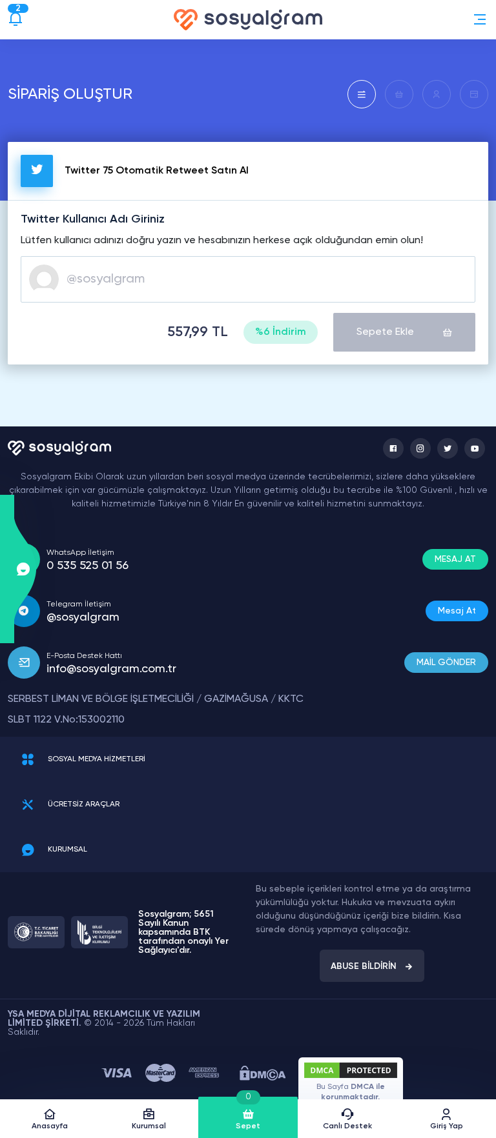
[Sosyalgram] (248, 19)
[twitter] (447, 448)
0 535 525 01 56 (87, 566)
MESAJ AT (455, 559)
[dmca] (262, 1073)
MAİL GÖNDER (446, 662)
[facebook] (393, 448)
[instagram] (420, 448)
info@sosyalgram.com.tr (111, 669)
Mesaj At (457, 610)
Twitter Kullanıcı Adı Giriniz (93, 219)
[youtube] (474, 448)
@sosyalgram (82, 617)
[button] (479, 19)
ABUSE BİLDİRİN (364, 966)
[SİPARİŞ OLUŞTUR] (361, 94)
